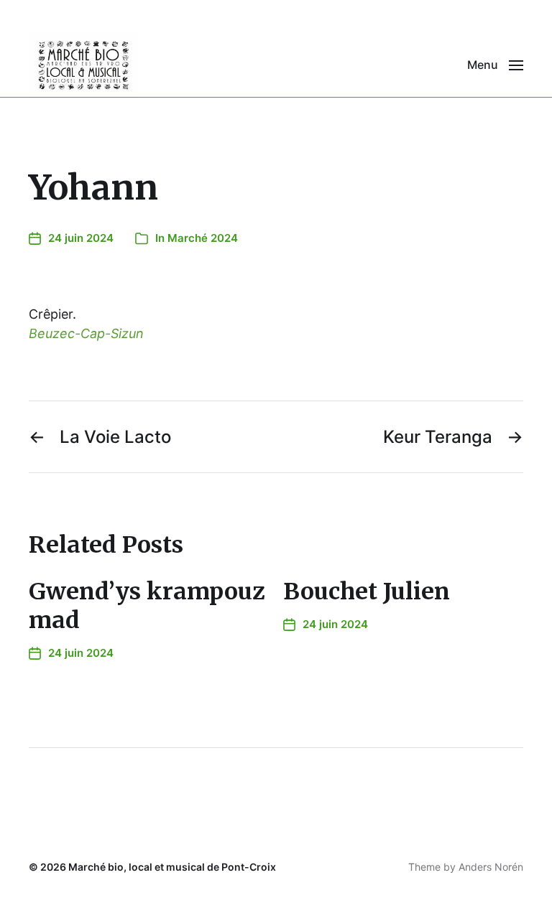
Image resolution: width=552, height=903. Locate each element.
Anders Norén (491, 867)
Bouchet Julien (366, 591)
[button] (495, 64)
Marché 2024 (202, 238)
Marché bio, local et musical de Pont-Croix (172, 867)
